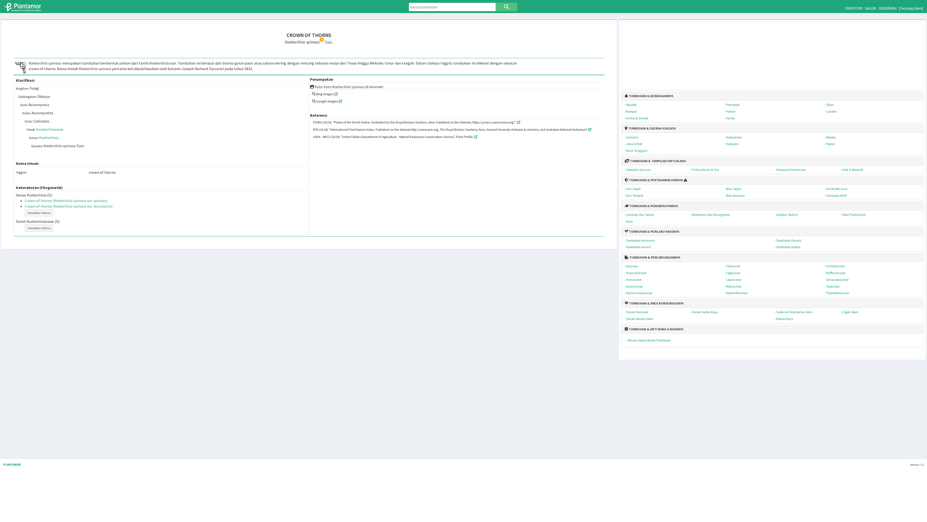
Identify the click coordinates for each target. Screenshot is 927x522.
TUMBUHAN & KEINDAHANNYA (650, 96)
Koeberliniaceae (49, 129)
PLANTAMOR (12, 464)
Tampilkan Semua (39, 213)
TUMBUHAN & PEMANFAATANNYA (653, 206)
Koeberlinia (49, 137)
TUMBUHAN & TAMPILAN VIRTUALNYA (657, 161)
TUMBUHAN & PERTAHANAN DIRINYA (655, 180)
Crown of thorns (66, 200)
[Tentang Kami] (911, 8)
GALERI (870, 8)
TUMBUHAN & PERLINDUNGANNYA (654, 257)
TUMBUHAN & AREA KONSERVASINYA (656, 303)
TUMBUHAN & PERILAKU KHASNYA (653, 231)
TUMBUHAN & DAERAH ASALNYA (651, 128)
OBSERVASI (887, 8)
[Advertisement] (772, 53)
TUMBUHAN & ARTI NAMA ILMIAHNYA (655, 329)
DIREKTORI (854, 8)
